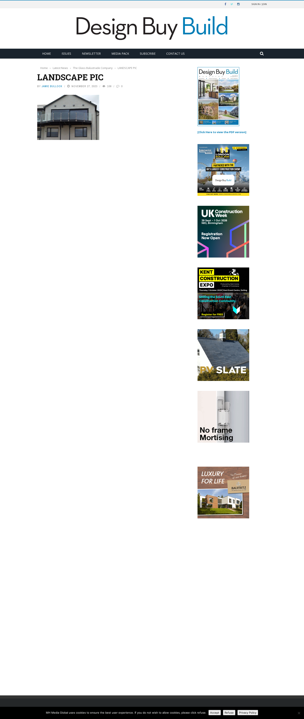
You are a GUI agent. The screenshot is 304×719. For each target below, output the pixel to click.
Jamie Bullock (52, 86)
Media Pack (120, 53)
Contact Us (175, 53)
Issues (66, 53)
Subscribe (148, 53)
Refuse (229, 712)
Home (46, 53)
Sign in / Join (259, 4)
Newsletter (91, 53)
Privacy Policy (247, 712)
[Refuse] (299, 713)
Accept (214, 712)
